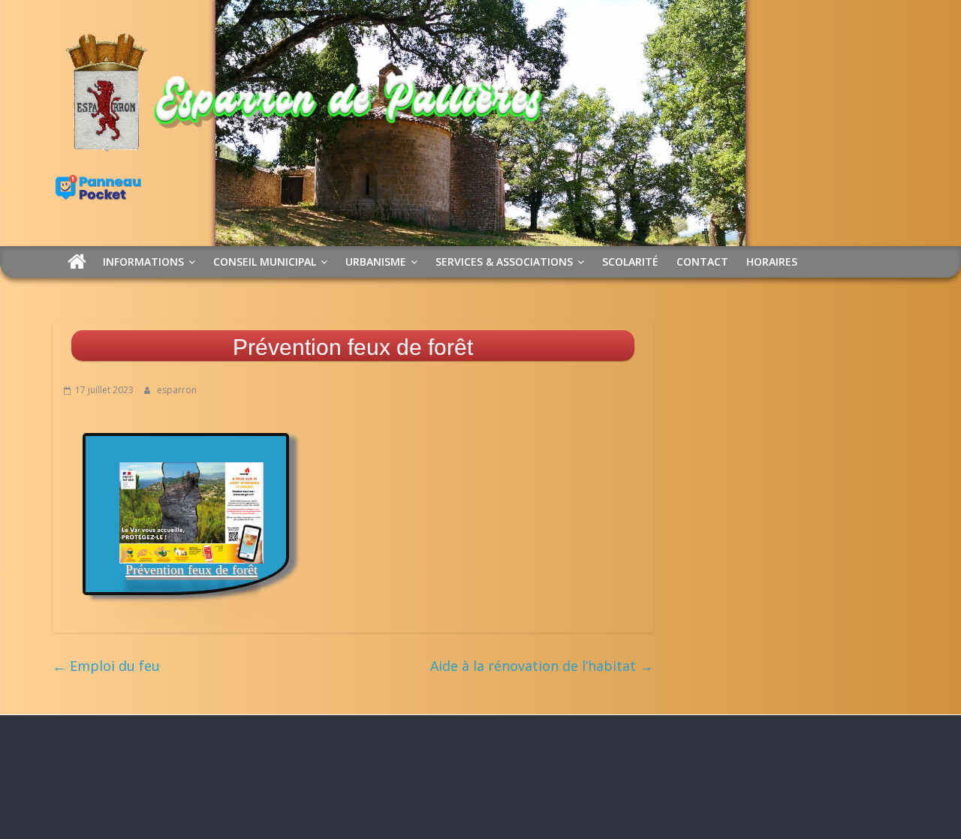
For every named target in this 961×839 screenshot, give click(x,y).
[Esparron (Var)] (77, 261)
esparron (177, 389)
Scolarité (630, 261)
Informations (143, 261)
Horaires (771, 261)
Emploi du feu (106, 666)
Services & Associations (504, 261)
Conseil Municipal (264, 261)
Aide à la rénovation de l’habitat (541, 666)
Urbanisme (375, 261)
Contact (702, 261)
